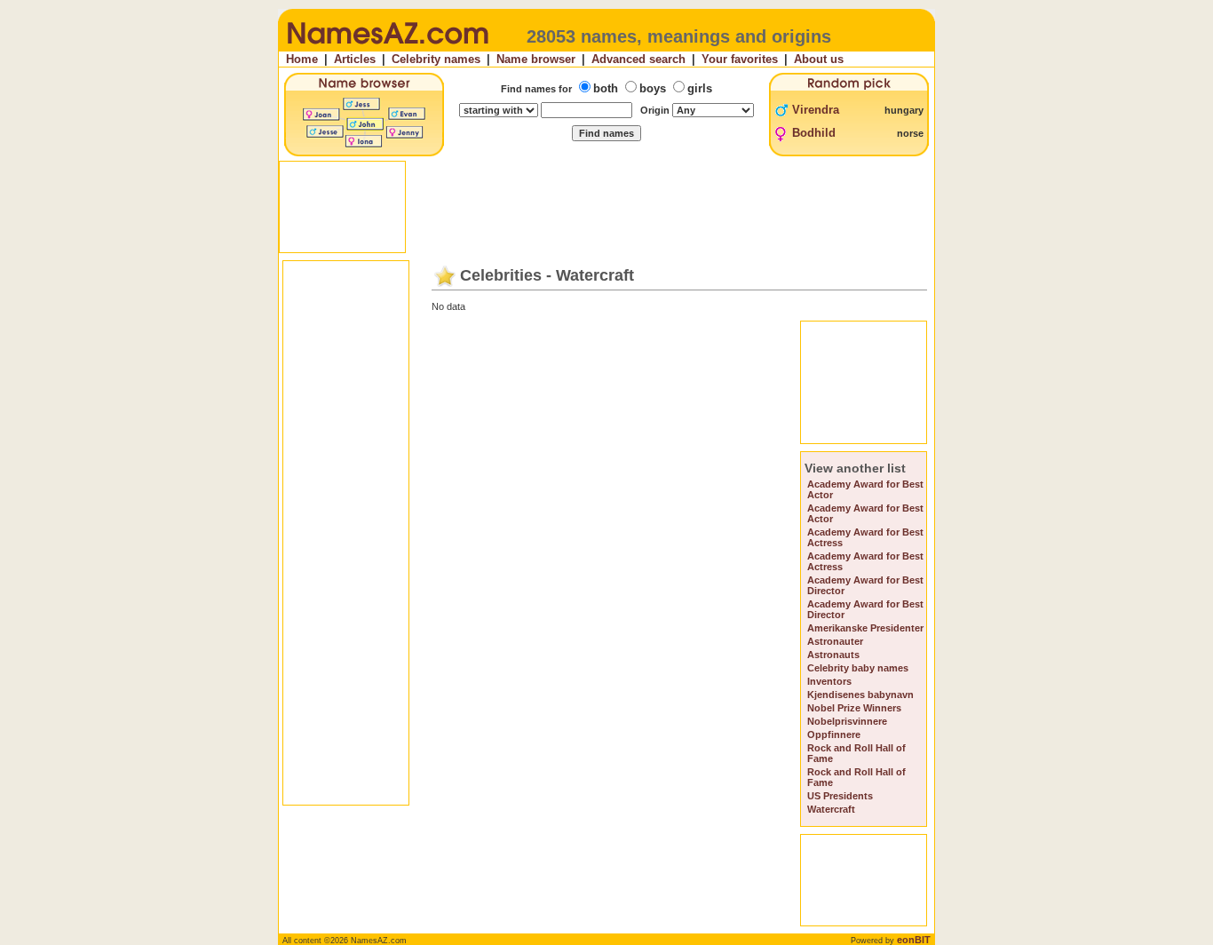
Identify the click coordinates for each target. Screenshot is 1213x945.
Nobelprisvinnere (847, 721)
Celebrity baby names (857, 668)
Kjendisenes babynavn (860, 694)
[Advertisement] (608, 207)
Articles (355, 59)
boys (652, 88)
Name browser (535, 59)
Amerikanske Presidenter (865, 628)
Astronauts (833, 654)
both (605, 88)
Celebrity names (436, 59)
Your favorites (740, 59)
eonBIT (914, 939)
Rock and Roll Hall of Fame (856, 753)
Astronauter (835, 641)
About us (819, 59)
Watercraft (831, 809)
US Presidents (840, 795)
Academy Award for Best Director (865, 585)
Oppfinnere (833, 734)
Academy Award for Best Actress (865, 537)
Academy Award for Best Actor (865, 489)
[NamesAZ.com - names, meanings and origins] (387, 48)
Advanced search (638, 59)
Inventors (829, 681)
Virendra (815, 109)
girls (699, 88)
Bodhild (814, 132)
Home (302, 59)
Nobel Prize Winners (854, 708)
